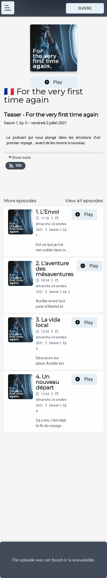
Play (57, 82)
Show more (21, 157)
